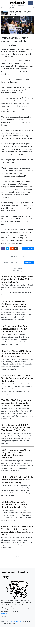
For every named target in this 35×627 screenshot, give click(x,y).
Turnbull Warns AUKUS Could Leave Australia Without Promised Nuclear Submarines (20, 13)
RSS (4, 616)
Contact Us (26, 622)
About (4, 624)
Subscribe (28, 263)
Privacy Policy (10, 624)
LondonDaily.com (15, 622)
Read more (4, 613)
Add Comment (27, 248)
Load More (17, 557)
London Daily (17, 2)
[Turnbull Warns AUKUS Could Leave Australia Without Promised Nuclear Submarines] (4, 13)
